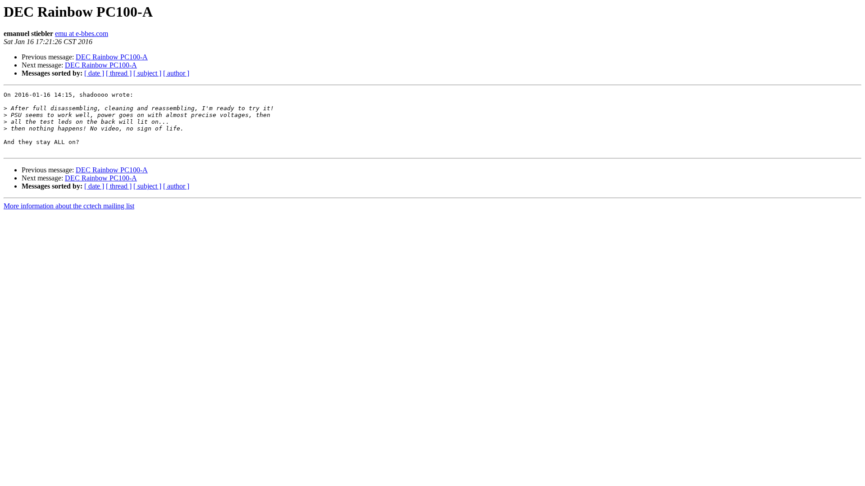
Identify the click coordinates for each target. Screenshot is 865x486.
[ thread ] (119, 73)
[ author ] (176, 73)
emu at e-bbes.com (81, 33)
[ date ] (94, 73)
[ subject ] (147, 73)
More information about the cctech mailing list (69, 206)
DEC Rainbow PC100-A (112, 57)
